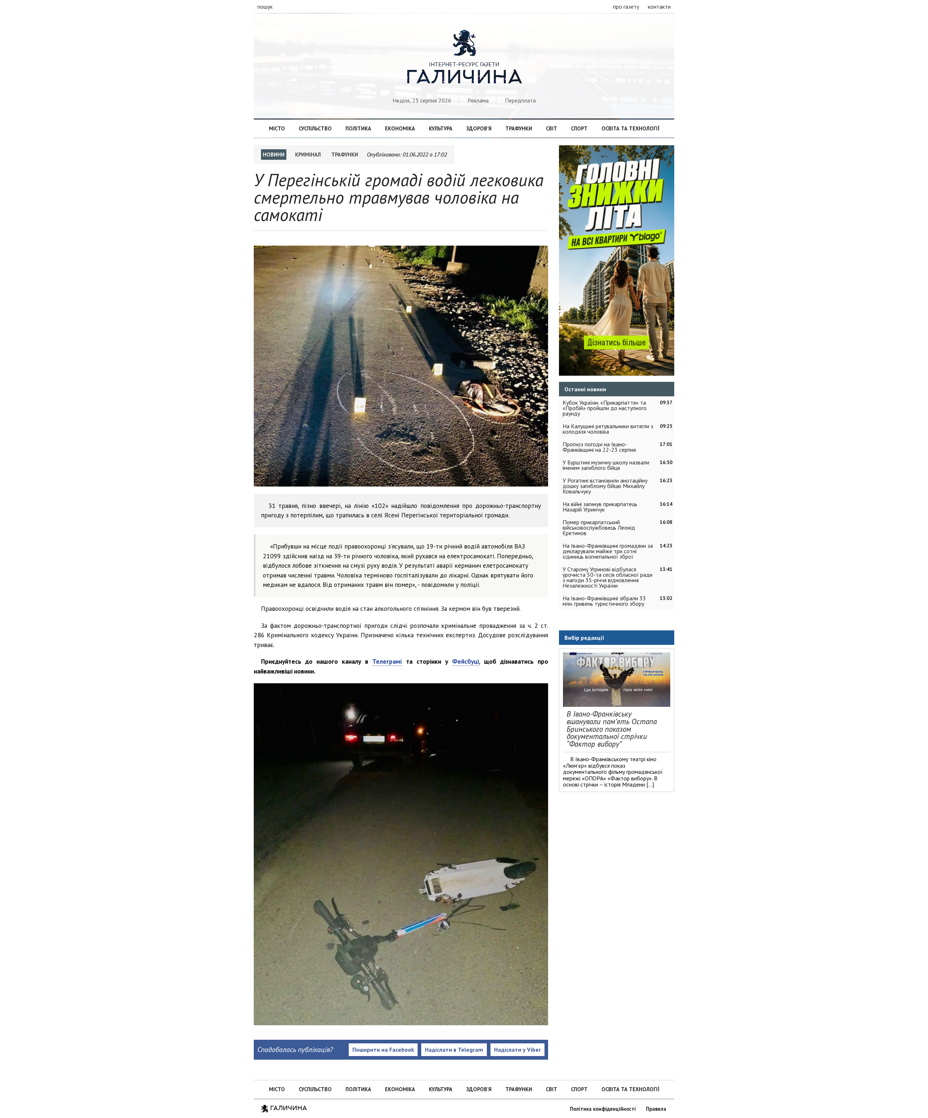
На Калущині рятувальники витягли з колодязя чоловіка (608, 428)
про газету (626, 6)
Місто (277, 128)
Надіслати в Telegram (454, 1049)
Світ (551, 128)
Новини (274, 154)
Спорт (579, 128)
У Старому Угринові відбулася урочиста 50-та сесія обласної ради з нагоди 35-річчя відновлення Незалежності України (607, 577)
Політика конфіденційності (603, 1108)
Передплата (520, 100)
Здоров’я (479, 128)
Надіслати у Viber (517, 1049)
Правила (656, 1108)
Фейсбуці (465, 661)
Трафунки (518, 128)
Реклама (478, 100)
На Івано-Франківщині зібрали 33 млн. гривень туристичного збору (604, 601)
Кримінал (308, 154)
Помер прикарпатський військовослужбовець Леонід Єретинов (599, 527)
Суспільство (315, 128)
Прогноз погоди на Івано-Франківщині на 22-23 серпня (599, 447)
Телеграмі (387, 661)
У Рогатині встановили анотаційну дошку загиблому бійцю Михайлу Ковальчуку (605, 486)
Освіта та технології (630, 128)
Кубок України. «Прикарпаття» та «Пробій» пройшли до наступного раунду (605, 408)
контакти (659, 6)
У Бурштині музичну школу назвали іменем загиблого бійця (606, 465)
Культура (440, 128)
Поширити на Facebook (383, 1049)
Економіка (400, 128)
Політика (358, 128)
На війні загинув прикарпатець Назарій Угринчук (600, 506)
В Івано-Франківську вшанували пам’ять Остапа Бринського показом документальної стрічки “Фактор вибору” (612, 729)
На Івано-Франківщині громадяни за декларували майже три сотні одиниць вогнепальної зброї (608, 551)
